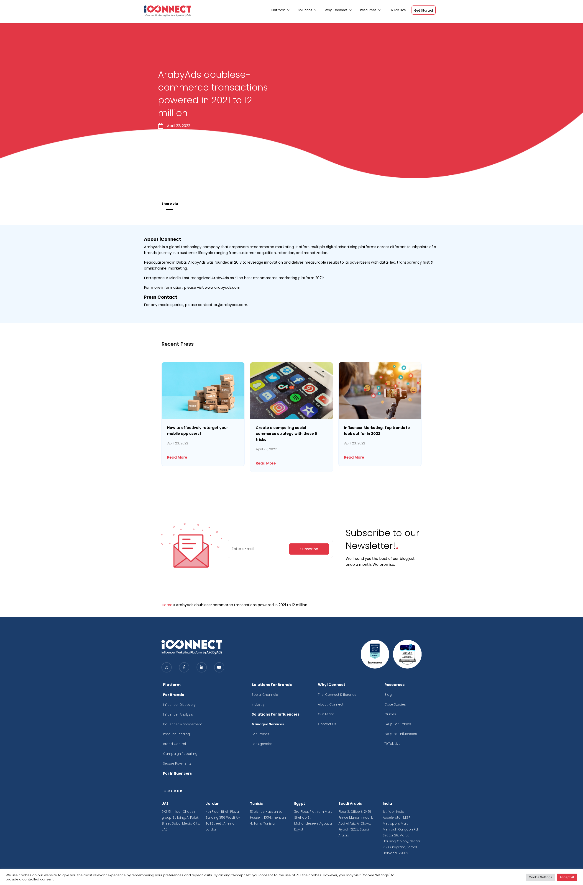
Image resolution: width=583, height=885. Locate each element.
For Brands (260, 734)
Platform (278, 10)
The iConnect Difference (337, 694)
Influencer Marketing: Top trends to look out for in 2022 (377, 430)
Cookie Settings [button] (540, 877)
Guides (390, 714)
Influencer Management (182, 724)
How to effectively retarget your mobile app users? (197, 430)
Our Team (326, 714)
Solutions (305, 10)
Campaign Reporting (180, 753)
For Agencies (262, 744)
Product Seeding (176, 734)
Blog (388, 694)
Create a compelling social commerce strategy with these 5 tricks (286, 433)
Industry (258, 704)
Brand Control (174, 744)
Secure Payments (177, 763)
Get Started (423, 10)
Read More (177, 457)
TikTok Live (397, 10)
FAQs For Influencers (400, 734)
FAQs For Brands (397, 724)
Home (167, 604)
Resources (368, 10)
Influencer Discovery (179, 704)
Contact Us (327, 724)
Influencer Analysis (178, 714)
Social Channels (265, 694)
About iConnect (330, 704)
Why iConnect (336, 10)
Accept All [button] (567, 877)
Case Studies (395, 704)
